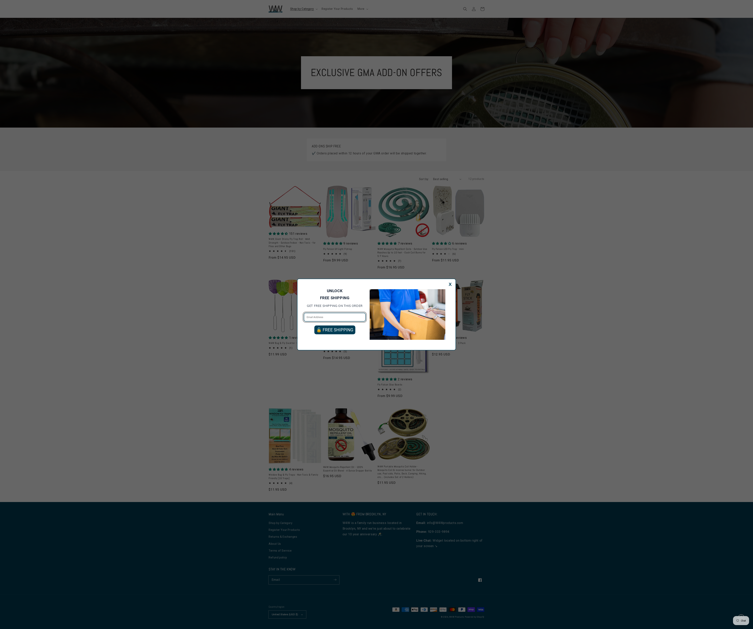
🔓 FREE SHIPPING (334, 329)
